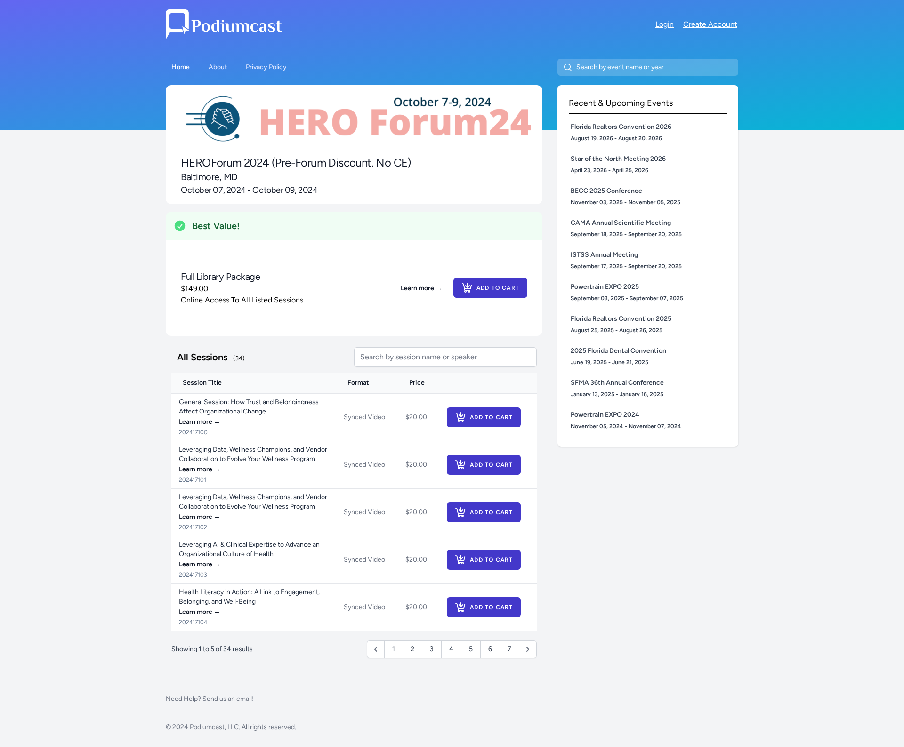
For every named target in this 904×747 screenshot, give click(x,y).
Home (180, 67)
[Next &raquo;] (528, 649)
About (218, 67)
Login (664, 24)
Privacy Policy (266, 67)
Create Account (710, 24)
